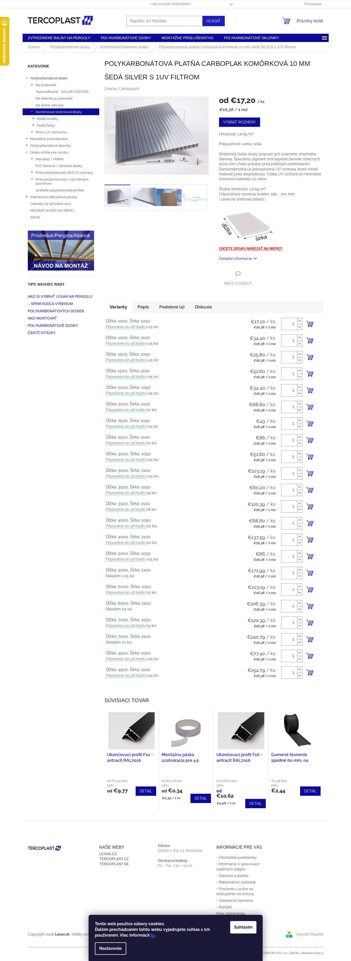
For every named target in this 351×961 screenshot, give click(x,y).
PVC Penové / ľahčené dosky (59, 166)
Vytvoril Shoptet (309, 934)
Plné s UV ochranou (51, 132)
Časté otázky (41, 333)
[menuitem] (59, 38)
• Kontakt (224, 907)
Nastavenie (110, 948)
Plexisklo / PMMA (50, 159)
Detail (146, 791)
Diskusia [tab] (203, 306)
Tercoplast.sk (114, 864)
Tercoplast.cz (114, 859)
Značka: (122, 89)
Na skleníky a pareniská (54, 98)
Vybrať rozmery (239, 122)
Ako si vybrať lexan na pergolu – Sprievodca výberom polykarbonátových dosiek (60, 303)
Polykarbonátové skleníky (50, 145)
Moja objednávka (230, 913)
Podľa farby (46, 125)
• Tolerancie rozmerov (234, 900)
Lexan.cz (108, 854)
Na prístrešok (46, 85)
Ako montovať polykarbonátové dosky (53, 322)
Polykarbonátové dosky (49, 78)
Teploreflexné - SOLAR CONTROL (62, 91)
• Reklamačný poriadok (236, 882)
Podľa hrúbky (47, 118)
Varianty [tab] (118, 306)
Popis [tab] (143, 306)
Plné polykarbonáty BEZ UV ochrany (64, 172)
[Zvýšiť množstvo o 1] (299, 321)
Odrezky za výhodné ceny (50, 204)
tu (152, 935)
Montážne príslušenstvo (49, 139)
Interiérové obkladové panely (53, 197)
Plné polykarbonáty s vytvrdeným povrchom (62, 181)
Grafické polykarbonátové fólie (60, 190)
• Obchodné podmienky (170, 4)
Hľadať (214, 21)
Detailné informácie (235, 259)
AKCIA (35, 217)
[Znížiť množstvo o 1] (299, 327)
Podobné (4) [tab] (171, 306)
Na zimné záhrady (50, 105)
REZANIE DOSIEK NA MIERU (52, 210)
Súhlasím (243, 927)
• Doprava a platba (232, 876)
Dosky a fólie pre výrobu (49, 152)
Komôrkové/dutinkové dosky (59, 112)
